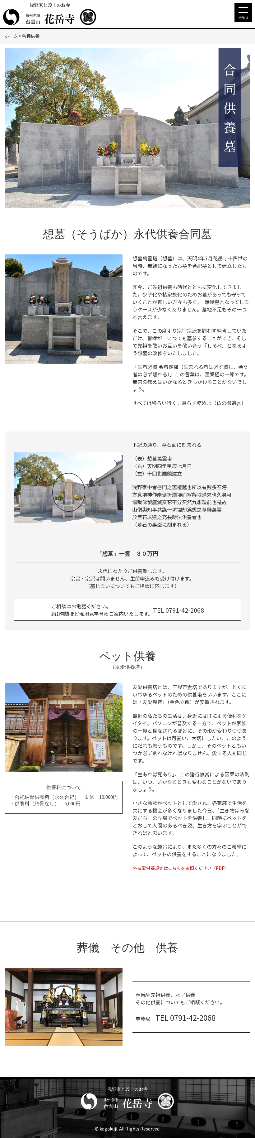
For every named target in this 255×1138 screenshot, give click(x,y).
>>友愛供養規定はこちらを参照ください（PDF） (180, 868)
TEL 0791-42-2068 (178, 610)
